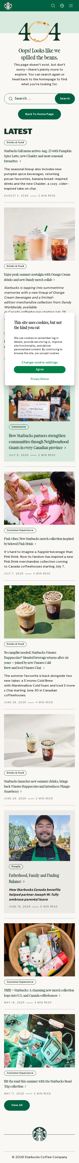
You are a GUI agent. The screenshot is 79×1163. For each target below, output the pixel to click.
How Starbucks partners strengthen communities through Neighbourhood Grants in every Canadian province (39, 441)
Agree (40, 369)
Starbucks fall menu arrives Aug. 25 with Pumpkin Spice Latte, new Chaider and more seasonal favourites (38, 156)
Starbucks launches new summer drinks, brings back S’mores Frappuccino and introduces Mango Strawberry (37, 786)
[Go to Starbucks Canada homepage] (8, 6)
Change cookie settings (40, 362)
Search (65, 98)
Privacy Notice (40, 379)
